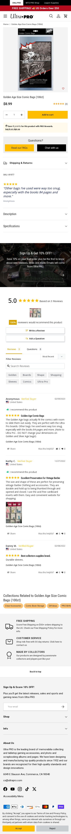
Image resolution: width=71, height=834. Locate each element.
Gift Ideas (53, 606)
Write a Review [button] (37, 330)
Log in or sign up (12, 129)
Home (5, 24)
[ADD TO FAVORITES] (63, 88)
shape (40, 375)
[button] (65, 16)
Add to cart (47, 115)
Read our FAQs (22, 148)
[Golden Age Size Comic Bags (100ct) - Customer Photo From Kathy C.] (35, 312)
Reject (52, 828)
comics (27, 381)
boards (27, 375)
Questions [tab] (32, 349)
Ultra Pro (42, 381)
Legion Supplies (51, 3)
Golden (12, 375)
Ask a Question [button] (37, 338)
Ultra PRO (16, 3)
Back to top (35, 671)
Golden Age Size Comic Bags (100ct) (27, 24)
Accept (18, 828)
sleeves (12, 381)
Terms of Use (43, 813)
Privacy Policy (59, 813)
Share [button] (13, 448)
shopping (56, 375)
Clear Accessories (13, 606)
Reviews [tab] (11, 349)
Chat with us (51, 147)
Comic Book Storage (35, 606)
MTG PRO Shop (32, 3)
